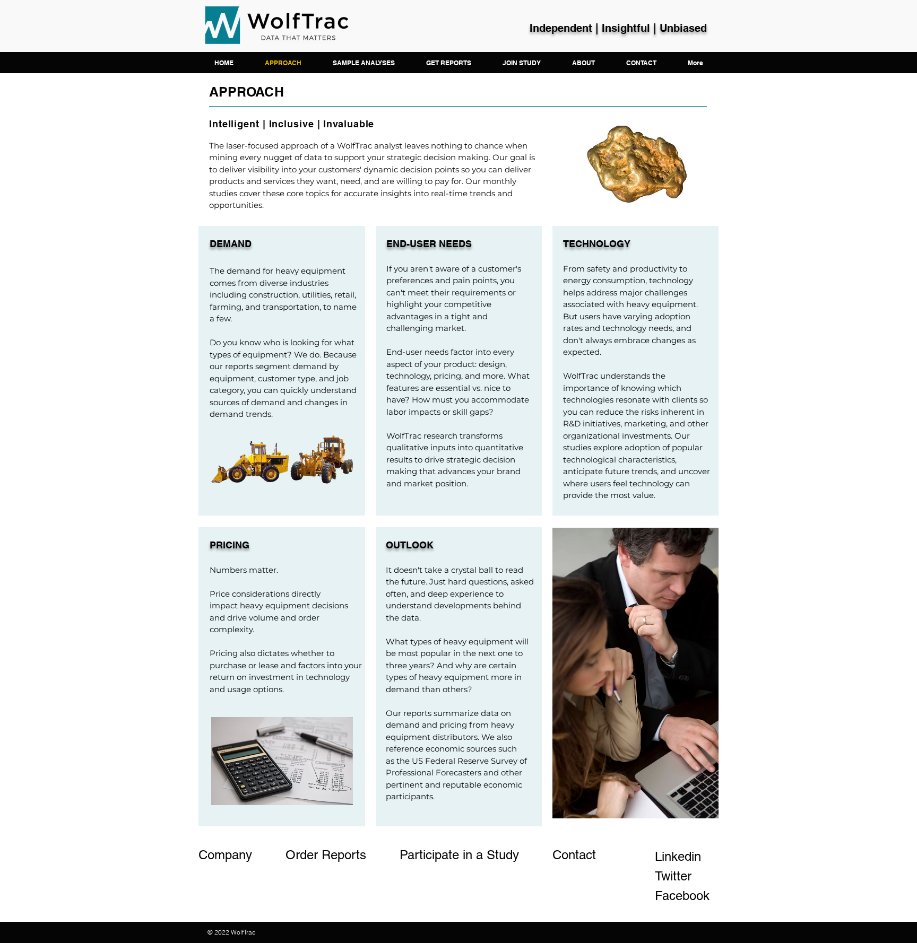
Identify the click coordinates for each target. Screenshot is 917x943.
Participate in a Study (461, 855)
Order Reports (326, 855)
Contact (574, 855)
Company (227, 855)
